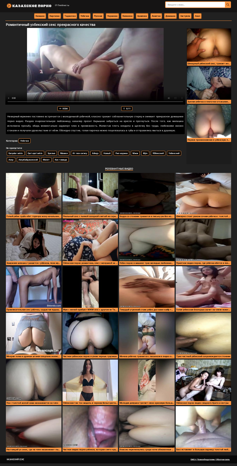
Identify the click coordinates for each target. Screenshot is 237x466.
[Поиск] (228, 4)
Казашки (40, 16)
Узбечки (85, 16)
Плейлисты (63, 5)
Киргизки (55, 16)
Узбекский (174, 153)
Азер (11, 159)
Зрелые (51, 153)
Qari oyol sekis (35, 153)
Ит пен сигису (80, 153)
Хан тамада (61, 159)
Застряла (185, 16)
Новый (106, 153)
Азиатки (156, 16)
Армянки (142, 16)
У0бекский (158, 153)
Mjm (145, 153)
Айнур (95, 153)
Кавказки (127, 16)
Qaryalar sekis (16, 153)
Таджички (70, 16)
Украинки (112, 16)
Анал (197, 16)
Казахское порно (32, 6)
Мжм (135, 153)
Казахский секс (15, 459)
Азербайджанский (28, 159)
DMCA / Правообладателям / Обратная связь (210, 459)
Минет (46, 159)
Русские (98, 16)
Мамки (64, 153)
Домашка (170, 16)
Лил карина (121, 153)
